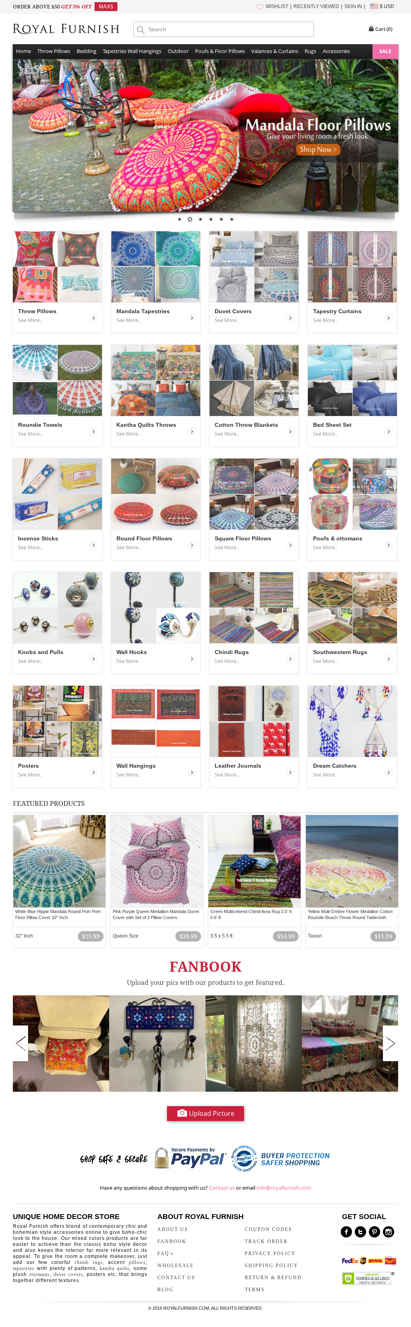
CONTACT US (176, 1277)
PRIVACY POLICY (270, 1253)
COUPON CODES (268, 1229)
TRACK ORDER (266, 1241)
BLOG (165, 1289)
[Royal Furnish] (73, 30)
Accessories (336, 51)
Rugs (310, 51)
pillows (137, 1262)
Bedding (86, 51)
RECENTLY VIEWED (316, 6)
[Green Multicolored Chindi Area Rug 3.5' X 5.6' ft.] (254, 861)
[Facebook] (346, 1231)
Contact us (222, 1187)
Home (23, 51)
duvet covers (68, 1274)
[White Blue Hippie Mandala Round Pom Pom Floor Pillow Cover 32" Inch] (59, 861)
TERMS (255, 1289)
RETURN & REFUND (273, 1277)
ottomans (39, 1274)
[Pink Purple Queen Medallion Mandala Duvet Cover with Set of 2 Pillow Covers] (157, 861)
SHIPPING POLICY (271, 1265)
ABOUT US (172, 1229)
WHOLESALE (175, 1265)
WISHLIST (277, 6)
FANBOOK (172, 1241)
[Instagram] (388, 1231)
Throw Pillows (53, 51)
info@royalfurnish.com (283, 1187)
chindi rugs (89, 1262)
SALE (385, 51)
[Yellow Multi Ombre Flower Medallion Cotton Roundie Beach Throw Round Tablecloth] (352, 861)
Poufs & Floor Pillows (220, 51)
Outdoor (178, 51)
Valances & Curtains (274, 51)
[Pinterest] (374, 1231)
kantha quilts (115, 1268)
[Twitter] (360, 1231)
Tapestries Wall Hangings (132, 51)
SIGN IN (353, 6)
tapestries (24, 1268)
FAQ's (165, 1253)
